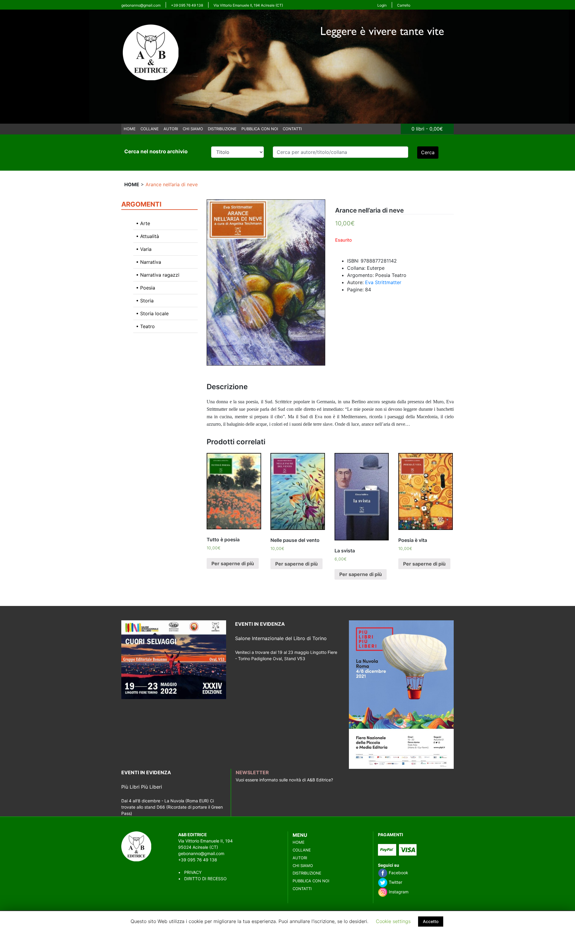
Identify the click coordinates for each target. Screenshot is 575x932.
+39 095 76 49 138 (187, 5)
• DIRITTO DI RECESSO (202, 878)
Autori (171, 128)
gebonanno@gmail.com (141, 5)
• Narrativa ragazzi (157, 275)
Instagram (398, 891)
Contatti (292, 128)
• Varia (144, 249)
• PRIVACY (190, 872)
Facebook (398, 872)
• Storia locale (152, 313)
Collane (149, 128)
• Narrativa (148, 262)
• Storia (145, 301)
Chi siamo (193, 128)
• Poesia (145, 288)
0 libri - (427, 129)
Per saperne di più (232, 563)
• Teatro (145, 326)
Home (130, 128)
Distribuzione (222, 128)
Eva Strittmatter (383, 282)
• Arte (143, 223)
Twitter (395, 882)
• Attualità (147, 236)
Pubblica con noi (259, 128)
